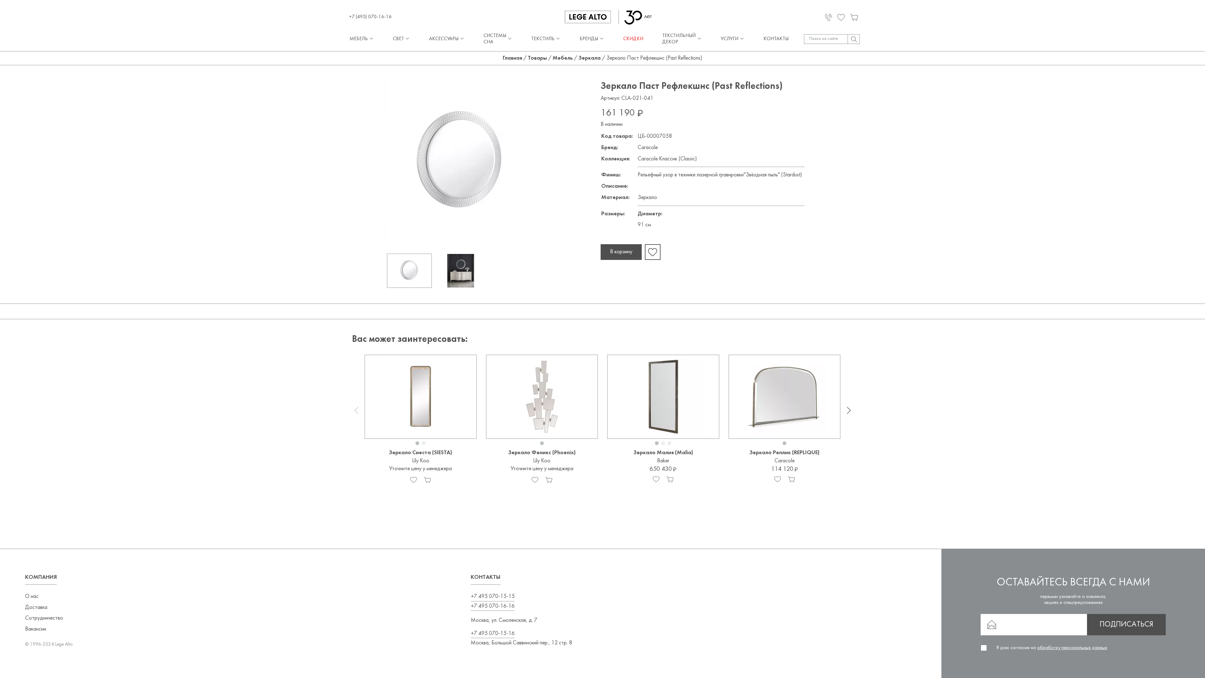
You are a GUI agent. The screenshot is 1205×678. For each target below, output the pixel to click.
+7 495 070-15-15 (493, 596)
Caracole (648, 147)
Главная (512, 58)
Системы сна (495, 38)
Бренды (589, 38)
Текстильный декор (679, 38)
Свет (398, 38)
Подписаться (1126, 624)
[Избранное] (413, 480)
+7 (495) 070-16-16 (370, 16)
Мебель (359, 38)
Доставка (36, 607)
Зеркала (589, 58)
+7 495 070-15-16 (493, 633)
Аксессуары (443, 38)
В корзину (621, 252)
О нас (32, 596)
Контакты (776, 38)
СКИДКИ (633, 38)
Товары (537, 58)
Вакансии (35, 629)
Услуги (729, 38)
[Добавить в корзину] (427, 480)
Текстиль (542, 38)
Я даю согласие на (1051, 647)
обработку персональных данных (1072, 647)
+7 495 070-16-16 (493, 606)
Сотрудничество (44, 618)
